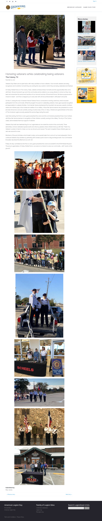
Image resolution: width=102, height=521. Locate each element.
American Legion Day (9, 510)
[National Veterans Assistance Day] (86, 55)
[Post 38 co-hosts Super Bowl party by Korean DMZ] (86, 41)
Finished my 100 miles (84, 33)
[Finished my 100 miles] (86, 27)
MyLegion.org (40, 512)
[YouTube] (12, 1)
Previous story (11, 494)
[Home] (16, 7)
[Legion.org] (15, 1)
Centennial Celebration (42, 507)
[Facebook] (7, 1)
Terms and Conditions (10, 517)
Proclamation (7, 507)
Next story (69, 494)
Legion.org (39, 510)
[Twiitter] (9, 1)
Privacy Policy (20, 517)
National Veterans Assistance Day (86, 61)
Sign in (94, 1)
